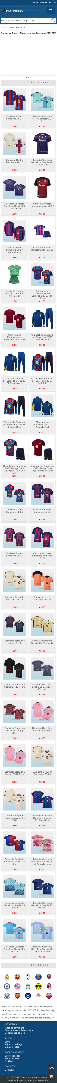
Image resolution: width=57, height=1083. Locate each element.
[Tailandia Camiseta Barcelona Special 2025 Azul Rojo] (42, 799)
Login (35, 2)
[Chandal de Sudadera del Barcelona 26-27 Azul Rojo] (42, 362)
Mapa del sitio (12, 1058)
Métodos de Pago (13, 1044)
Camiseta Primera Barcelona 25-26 (42, 510)
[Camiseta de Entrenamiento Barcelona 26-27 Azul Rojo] (42, 274)
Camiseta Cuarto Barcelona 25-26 (14, 510)
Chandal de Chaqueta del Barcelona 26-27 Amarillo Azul (42, 337)
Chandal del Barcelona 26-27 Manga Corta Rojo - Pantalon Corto (42, 468)
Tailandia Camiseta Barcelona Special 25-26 (14, 861)
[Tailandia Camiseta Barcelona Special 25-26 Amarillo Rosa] (42, 842)
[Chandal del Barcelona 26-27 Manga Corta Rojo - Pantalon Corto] (42, 449)
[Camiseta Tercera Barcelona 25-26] (42, 580)
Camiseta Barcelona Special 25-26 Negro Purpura (42, 686)
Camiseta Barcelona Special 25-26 (14, 641)
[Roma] (49, 997)
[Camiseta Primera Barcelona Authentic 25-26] (42, 537)
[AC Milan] (49, 987)
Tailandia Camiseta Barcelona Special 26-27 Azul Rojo (42, 162)
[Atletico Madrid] (49, 978)
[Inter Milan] (28, 997)
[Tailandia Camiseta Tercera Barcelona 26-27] (42, 100)
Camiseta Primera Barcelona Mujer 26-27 (42, 204)
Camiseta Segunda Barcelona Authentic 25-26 (15, 818)
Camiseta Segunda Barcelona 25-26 (14, 598)
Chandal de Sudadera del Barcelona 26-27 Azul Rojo (42, 380)
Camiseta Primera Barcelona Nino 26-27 (42, 248)
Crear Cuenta (48, 2)
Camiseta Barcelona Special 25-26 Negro (14, 685)
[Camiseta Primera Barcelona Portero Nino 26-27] (14, 274)
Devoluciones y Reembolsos (19, 1030)
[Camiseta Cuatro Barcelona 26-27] (14, 143)
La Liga (10, 27)
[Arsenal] (17, 997)
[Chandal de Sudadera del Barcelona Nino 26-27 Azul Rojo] (14, 405)
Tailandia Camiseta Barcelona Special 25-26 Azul (14, 905)
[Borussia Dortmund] (38, 987)
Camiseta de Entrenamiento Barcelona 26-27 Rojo (14, 337)
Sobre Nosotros (12, 1056)
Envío (7, 1041)
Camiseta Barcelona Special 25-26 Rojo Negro (14, 730)
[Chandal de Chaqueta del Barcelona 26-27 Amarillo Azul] (42, 318)
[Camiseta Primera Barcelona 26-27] (14, 100)
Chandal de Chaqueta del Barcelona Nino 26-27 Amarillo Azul (14, 380)
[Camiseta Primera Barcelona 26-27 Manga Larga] (14, 231)
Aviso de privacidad (14, 1027)
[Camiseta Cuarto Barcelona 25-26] (14, 493)
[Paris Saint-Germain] (38, 978)
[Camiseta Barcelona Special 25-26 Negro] (14, 668)
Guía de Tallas (12, 1047)
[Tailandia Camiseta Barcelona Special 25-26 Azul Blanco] (42, 930)
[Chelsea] (7, 987)
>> (53, 82)
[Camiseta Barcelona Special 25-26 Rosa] (42, 711)
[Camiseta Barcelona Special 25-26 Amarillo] (42, 624)
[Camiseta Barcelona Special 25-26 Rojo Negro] (14, 711)
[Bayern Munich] (17, 987)
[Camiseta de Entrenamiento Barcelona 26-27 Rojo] (14, 318)
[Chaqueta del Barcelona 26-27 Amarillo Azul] (42, 405)
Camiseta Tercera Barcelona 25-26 (42, 598)
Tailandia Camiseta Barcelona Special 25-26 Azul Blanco (42, 949)
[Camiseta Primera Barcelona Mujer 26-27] (42, 187)
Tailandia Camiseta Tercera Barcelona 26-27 (42, 118)
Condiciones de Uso (15, 1033)
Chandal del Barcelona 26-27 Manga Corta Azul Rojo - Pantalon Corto (14, 469)
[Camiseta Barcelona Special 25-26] (14, 624)
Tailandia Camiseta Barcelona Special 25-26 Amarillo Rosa (42, 861)
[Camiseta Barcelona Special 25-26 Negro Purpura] (42, 668)
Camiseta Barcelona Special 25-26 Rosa (42, 729)
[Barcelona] (17, 978)
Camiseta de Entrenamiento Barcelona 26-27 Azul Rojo (42, 294)
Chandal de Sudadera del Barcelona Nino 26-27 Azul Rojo (14, 424)
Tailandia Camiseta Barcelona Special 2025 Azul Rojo (42, 818)
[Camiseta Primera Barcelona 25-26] (42, 493)
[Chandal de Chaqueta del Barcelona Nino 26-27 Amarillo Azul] (14, 362)
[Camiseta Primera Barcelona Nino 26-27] (42, 231)
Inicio (3, 27)
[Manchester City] (7, 997)
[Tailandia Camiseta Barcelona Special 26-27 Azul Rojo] (42, 143)
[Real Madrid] (7, 978)
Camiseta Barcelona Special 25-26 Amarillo (42, 641)
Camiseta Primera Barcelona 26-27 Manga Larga (15, 249)
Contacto (9, 1070)
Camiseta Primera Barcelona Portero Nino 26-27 (14, 293)
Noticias (9, 1061)
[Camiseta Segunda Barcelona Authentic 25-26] (14, 799)
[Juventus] (28, 978)
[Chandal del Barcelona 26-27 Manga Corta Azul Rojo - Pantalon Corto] (14, 449)
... (50, 82)
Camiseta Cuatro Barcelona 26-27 (14, 161)
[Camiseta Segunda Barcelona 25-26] (14, 580)
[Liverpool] (28, 987)
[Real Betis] (38, 997)
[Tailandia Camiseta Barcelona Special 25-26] (14, 842)
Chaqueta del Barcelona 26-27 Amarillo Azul (42, 424)
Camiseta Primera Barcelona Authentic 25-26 (42, 555)
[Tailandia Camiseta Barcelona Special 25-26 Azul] (14, 886)
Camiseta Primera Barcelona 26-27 (15, 117)
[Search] (53, 20)
